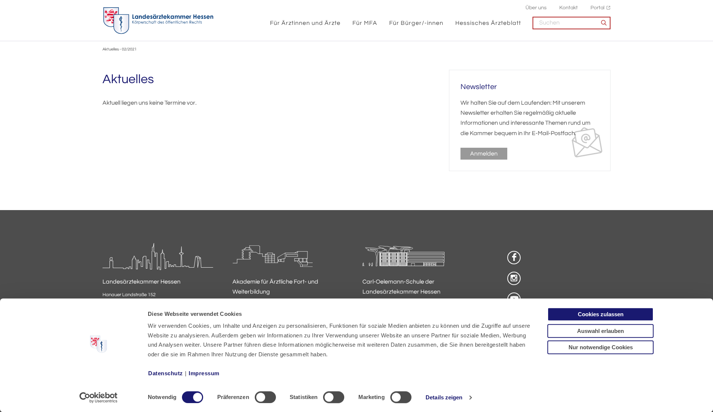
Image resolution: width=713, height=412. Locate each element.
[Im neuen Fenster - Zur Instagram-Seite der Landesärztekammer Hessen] (514, 278)
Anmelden (484, 154)
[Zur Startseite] (158, 21)
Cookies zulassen (601, 314)
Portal (597, 7)
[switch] (265, 397)
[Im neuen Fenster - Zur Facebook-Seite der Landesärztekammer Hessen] (514, 258)
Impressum (204, 373)
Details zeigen (444, 397)
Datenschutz (165, 373)
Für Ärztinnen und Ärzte (305, 23)
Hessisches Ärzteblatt (488, 23)
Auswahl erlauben (600, 331)
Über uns (536, 7)
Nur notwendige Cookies (601, 347)
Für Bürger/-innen (416, 23)
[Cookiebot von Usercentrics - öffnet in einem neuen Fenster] (98, 397)
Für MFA (364, 23)
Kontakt (568, 7)
